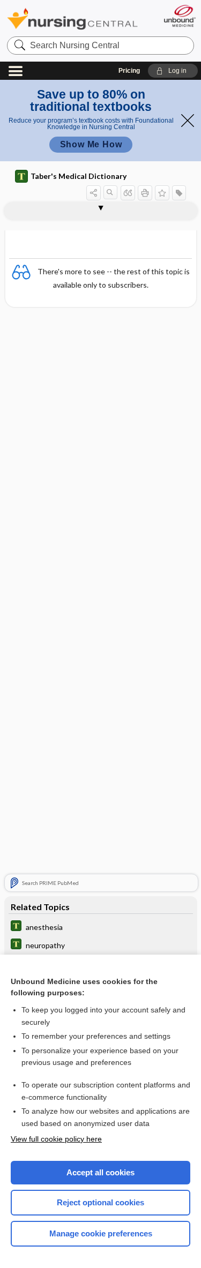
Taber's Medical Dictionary (78, 176)
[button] (173, 71)
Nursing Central (72, 18)
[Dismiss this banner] (187, 120)
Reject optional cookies (100, 1202)
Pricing (129, 70)
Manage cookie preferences (100, 1233)
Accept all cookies (100, 1172)
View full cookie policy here (56, 1139)
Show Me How (91, 144)
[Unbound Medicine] (179, 16)
